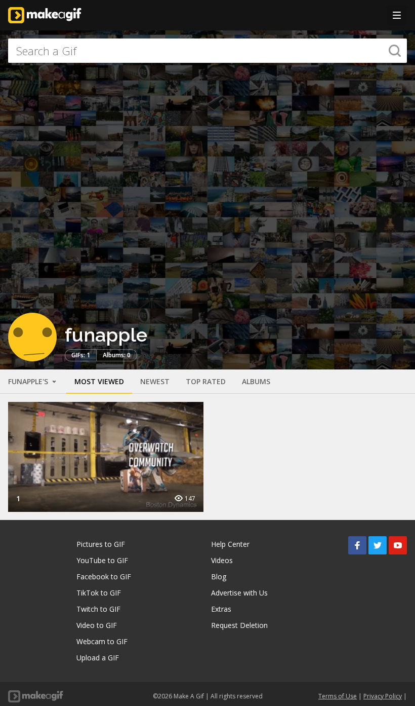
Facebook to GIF (103, 576)
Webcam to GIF (102, 641)
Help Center (230, 544)
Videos (222, 560)
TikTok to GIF (98, 593)
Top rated (206, 381)
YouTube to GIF (102, 560)
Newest (155, 381)
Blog (218, 576)
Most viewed (99, 381)
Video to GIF (96, 625)
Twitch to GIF (98, 609)
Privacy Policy (382, 696)
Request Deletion (239, 625)
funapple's (29, 381)
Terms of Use (337, 696)
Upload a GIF (97, 657)
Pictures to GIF (100, 544)
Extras (221, 609)
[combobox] (207, 51)
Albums (256, 381)
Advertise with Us (239, 593)
